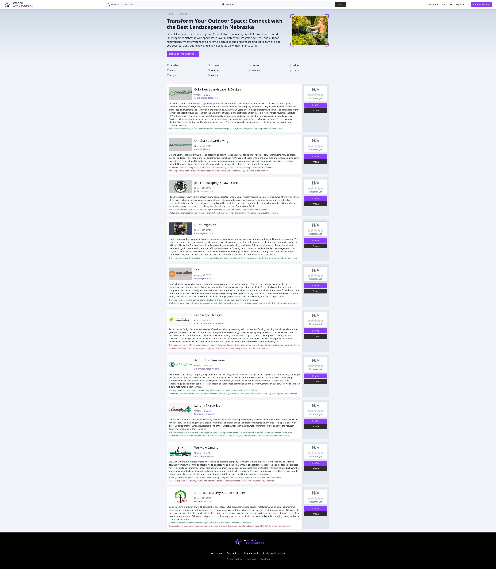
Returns (251, 558)
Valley (295, 65)
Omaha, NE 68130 (203, 365)
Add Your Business (482, 4)
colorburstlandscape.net (206, 97)
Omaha (174, 65)
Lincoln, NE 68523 (202, 498)
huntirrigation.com (203, 233)
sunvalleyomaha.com (204, 278)
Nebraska (182, 13)
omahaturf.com (202, 149)
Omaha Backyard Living (211, 140)
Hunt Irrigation (205, 225)
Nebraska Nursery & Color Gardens (220, 492)
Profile (315, 105)
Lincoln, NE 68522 (202, 230)
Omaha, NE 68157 (203, 275)
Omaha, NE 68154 (203, 453)
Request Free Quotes (182, 54)
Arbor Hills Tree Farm (209, 360)
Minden (256, 70)
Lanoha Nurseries (207, 405)
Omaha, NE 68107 (203, 146)
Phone (315, 110)
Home (170, 13)
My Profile (461, 4)
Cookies (265, 558)
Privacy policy (234, 558)
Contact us (233, 553)
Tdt (196, 270)
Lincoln (215, 65)
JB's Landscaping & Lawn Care (216, 182)
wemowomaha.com (204, 456)
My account (251, 553)
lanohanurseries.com (204, 414)
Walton (296, 70)
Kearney (215, 70)
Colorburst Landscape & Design (217, 89)
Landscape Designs (208, 315)
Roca (172, 70)
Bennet (215, 75)
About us (216, 553)
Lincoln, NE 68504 (202, 188)
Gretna (255, 65)
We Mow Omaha (206, 447)
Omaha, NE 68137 (203, 94)
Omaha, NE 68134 (203, 320)
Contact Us (447, 4)
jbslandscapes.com (203, 191)
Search (341, 4)
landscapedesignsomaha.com (208, 323)
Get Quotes (433, 4)
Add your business (274, 553)
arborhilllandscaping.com (206, 368)
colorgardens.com (203, 501)
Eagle (173, 75)
